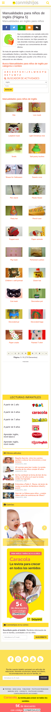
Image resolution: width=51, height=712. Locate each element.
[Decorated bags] (37, 314)
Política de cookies (35, 691)
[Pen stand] (14, 190)
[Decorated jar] (14, 314)
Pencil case (37, 218)
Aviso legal (17, 689)
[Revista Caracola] (39, 413)
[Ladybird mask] (14, 128)
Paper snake (14, 343)
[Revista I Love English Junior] (39, 435)
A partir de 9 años (12, 427)
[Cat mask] (14, 293)
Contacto (23, 691)
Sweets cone (37, 177)
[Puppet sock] (14, 231)
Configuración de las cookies (25, 693)
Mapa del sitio (13, 691)
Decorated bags (37, 322)
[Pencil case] (37, 211)
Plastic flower (37, 198)
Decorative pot (37, 301)
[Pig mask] (14, 252)
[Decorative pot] (37, 293)
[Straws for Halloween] (14, 169)
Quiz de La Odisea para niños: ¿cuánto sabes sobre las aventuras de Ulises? (30, 494)
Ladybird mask (14, 136)
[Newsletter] (29, 28)
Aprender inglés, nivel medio (11, 443)
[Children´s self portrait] (14, 273)
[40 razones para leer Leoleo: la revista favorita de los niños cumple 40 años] (8, 469)
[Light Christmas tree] (37, 128)
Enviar (44, 678)
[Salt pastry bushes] (37, 149)
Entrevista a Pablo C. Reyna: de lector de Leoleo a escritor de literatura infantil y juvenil (31, 486)
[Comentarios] (37, 28)
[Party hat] (14, 211)
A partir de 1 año (11, 404)
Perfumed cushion (37, 260)
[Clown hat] (37, 273)
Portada (7, 689)
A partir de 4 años (12, 412)
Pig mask (14, 260)
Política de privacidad (40, 689)
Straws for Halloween (14, 177)
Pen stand (14, 198)
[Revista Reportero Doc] (39, 428)
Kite (14, 115)
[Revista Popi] (39, 406)
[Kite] (14, 107)
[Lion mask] (37, 107)
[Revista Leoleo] (39, 420)
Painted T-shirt (37, 343)
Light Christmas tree (37, 136)
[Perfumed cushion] (37, 252)
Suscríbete (41, 637)
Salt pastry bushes (37, 156)
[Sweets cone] (37, 169)
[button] (6, 527)
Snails (14, 156)
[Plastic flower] (37, 190)
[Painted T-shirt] (37, 335)
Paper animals (37, 239)
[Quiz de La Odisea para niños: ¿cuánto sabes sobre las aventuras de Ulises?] (8, 495)
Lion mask (37, 115)
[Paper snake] (14, 335)
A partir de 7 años (12, 419)
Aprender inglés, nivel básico (11, 435)
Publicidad (26, 689)
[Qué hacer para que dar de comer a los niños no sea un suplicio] (25, 527)
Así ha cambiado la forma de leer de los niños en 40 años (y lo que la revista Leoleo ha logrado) (30, 477)
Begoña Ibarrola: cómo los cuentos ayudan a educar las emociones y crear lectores (30, 460)
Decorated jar (14, 322)
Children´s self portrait (14, 280)
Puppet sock (14, 239)
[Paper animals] (37, 231)
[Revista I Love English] (39, 443)
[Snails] (14, 149)
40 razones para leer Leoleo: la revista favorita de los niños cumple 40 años (30, 468)
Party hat (14, 218)
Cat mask (14, 301)
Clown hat (37, 280)
